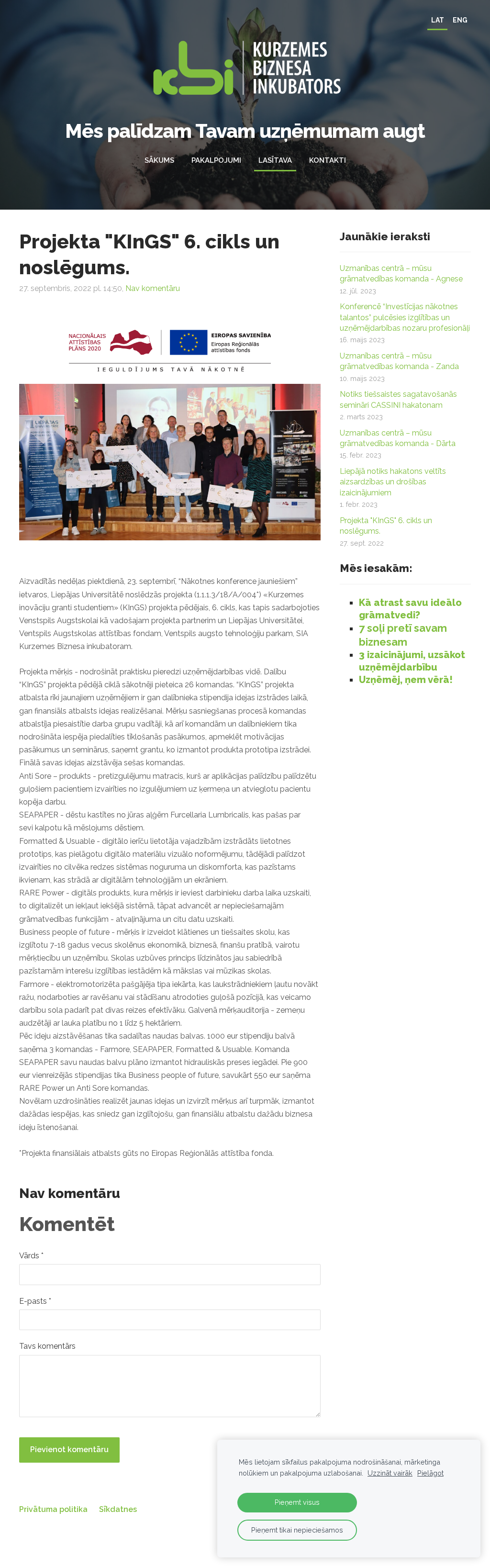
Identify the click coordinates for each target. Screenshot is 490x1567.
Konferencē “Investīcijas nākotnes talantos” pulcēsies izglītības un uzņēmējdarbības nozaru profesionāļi (405, 317)
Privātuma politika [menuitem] (53, 1509)
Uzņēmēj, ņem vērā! (406, 679)
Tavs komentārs (47, 1346)
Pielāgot (430, 1473)
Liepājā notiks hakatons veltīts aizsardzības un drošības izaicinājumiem (393, 482)
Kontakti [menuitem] (327, 160)
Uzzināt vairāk (390, 1473)
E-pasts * (35, 1301)
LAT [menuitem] (437, 20)
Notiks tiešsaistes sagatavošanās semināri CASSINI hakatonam (398, 399)
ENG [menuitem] (460, 20)
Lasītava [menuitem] (275, 160)
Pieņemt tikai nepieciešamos (297, 1530)
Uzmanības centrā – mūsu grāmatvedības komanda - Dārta (398, 438)
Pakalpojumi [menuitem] (216, 160)
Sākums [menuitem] (159, 160)
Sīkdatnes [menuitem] (118, 1509)
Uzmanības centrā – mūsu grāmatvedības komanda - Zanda (399, 361)
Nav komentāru (152, 288)
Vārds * (31, 1255)
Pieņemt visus (297, 1502)
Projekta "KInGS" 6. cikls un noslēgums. (386, 526)
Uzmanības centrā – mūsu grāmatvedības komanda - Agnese (401, 273)
